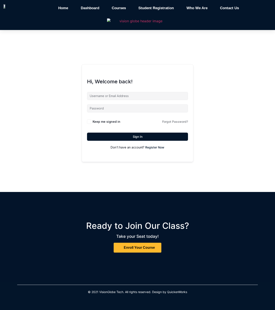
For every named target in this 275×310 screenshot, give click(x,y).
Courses (119, 8)
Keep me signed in (106, 121)
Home (63, 8)
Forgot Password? (175, 121)
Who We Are (197, 8)
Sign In (137, 136)
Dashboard (90, 8)
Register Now (154, 147)
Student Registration (156, 8)
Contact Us (229, 8)
